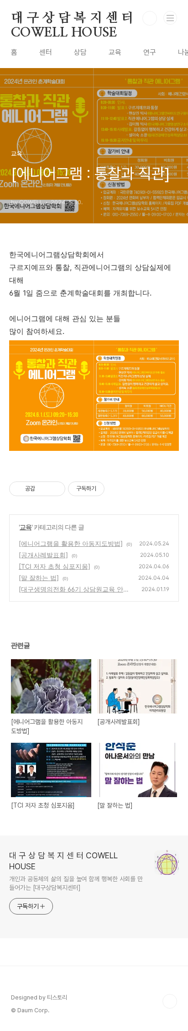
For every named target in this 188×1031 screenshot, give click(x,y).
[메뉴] (170, 18)
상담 (80, 52)
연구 (149, 52)
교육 (115, 52)
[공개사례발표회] (43, 555)
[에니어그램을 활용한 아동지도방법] (71, 543)
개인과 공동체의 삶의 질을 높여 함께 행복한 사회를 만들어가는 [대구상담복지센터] (76, 883)
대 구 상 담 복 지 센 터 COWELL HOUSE (72, 19)
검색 (150, 18)
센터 (45, 52)
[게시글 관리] (55, 489)
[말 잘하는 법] (39, 578)
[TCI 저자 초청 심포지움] (54, 566)
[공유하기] (43, 489)
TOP (169, 1001)
